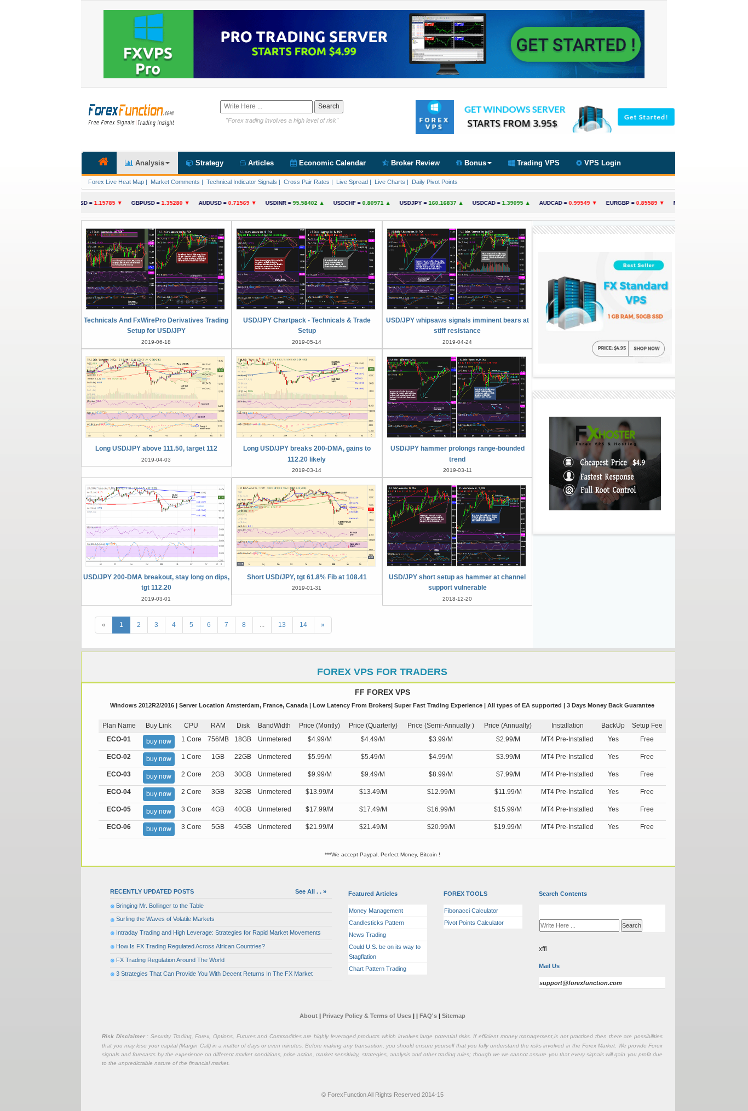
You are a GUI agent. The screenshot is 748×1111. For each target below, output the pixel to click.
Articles (260, 163)
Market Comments (174, 182)
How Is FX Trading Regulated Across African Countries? (190, 946)
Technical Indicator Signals (241, 182)
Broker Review (414, 163)
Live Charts (389, 182)
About (309, 1015)
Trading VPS (537, 163)
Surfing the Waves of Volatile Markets (165, 919)
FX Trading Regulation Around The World (170, 960)
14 (303, 625)
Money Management (376, 910)
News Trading (367, 934)
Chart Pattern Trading (377, 968)
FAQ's (428, 1015)
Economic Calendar (331, 163)
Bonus (474, 163)
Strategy (208, 163)
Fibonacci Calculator (471, 910)
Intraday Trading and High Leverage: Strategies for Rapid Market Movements (218, 932)
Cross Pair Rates (306, 182)
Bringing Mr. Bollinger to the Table (160, 905)
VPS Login (601, 163)
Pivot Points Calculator (474, 922)
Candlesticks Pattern (376, 922)
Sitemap (453, 1015)
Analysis (148, 163)
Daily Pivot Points (434, 182)
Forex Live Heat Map (115, 182)
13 (282, 625)
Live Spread (351, 182)
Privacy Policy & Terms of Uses (368, 1015)
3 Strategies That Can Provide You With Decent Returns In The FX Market (214, 973)
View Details (156, 301)
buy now (158, 741)
